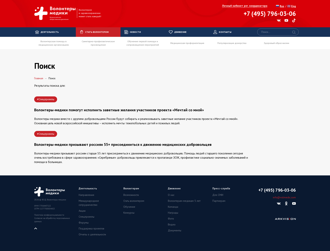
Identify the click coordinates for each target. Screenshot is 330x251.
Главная (38, 78)
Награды (173, 212)
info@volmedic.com (284, 197)
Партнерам (218, 201)
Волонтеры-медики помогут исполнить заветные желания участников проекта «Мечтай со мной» (119, 109)
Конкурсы (128, 212)
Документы (174, 230)
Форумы (84, 222)
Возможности (131, 195)
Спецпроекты (86, 216)
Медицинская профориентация (187, 43)
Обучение (129, 206)
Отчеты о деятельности (92, 234)
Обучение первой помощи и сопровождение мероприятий (142, 43)
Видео (172, 224)
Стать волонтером (133, 201)
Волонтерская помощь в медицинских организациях (54, 43)
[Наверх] (37, 228)
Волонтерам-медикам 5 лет (184, 201)
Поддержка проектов (91, 228)
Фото (171, 218)
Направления (86, 195)
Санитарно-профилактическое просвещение (98, 43)
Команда (173, 206)
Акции (82, 210)
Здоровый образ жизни (276, 43)
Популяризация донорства (231, 43)
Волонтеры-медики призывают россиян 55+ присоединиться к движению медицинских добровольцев (123, 144)
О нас (171, 195)
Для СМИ (217, 195)
